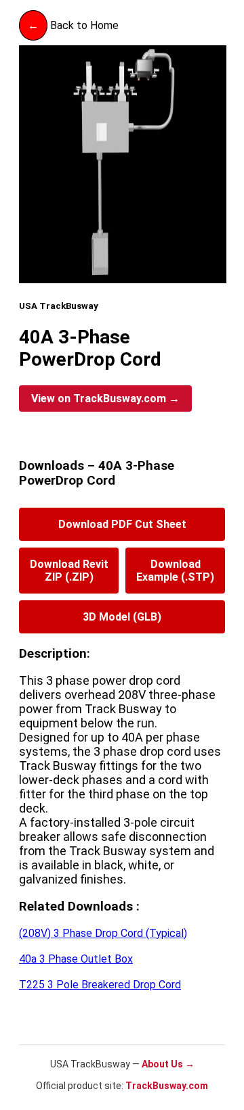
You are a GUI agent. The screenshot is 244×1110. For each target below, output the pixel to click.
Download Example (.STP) (175, 570)
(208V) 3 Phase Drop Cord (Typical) (103, 933)
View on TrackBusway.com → (105, 398)
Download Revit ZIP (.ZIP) (69, 570)
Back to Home (73, 25)
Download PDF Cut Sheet (122, 524)
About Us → (168, 1064)
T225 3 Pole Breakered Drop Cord (100, 984)
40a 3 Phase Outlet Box (76, 958)
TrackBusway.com (165, 1085)
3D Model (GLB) (122, 616)
